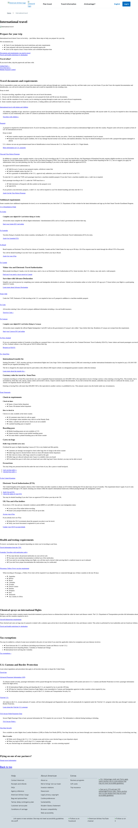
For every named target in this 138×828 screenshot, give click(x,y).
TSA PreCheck (5, 68)
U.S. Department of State (8, 207)
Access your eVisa (9, 514)
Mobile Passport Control (8, 69)
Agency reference (17, 791)
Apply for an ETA (9, 492)
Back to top (6, 767)
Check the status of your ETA (12, 494)
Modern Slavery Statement (50, 806)
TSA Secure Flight (9, 721)
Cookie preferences (48, 798)
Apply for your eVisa (9, 256)
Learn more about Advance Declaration (15, 287)
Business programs (77, 780)
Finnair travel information (8, 760)
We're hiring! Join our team (51, 784)
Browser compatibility (49, 809)
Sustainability (46, 802)
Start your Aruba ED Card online (13, 224)
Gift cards (74, 784)
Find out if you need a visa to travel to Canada (17, 274)
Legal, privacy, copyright (50, 795)
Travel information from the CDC (10, 547)
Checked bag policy (9, 472)
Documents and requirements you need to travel (15, 53)
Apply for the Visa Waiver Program (14, 193)
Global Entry (4, 66)
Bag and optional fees (19, 798)
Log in (126, 4)
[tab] (47, 4)
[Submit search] (105, 4)
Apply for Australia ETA (11, 238)
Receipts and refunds (18, 784)
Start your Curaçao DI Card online (14, 331)
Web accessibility (47, 813)
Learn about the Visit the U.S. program (15, 707)
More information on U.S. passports (14, 148)
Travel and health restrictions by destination (14, 55)
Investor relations (47, 787)
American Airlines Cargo (20, 795)
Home (9, 13)
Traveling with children (10, 117)
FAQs (13, 787)
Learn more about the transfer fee (13, 371)
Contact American (17, 780)
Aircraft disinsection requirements (10, 619)
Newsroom (45, 791)
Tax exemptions (5, 653)
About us (44, 780)
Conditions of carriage (19, 809)
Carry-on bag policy (9, 470)
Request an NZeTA (9, 347)
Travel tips (3, 672)
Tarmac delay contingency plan (22, 802)
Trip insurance (75, 787)
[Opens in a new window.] (31, 4)
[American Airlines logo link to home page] (17, 4)
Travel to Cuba (8, 312)
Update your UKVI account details (14, 527)
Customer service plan (19, 806)
